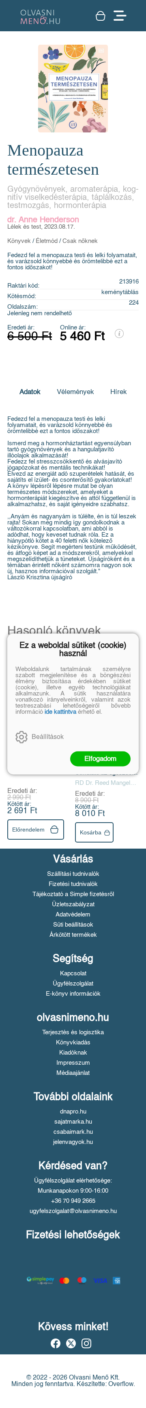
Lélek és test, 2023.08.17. (41, 227)
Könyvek (19, 241)
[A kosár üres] (100, 16)
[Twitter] (71, 1343)
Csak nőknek (80, 241)
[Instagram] (86, 1343)
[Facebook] (55, 1343)
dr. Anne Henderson (43, 220)
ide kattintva (60, 712)
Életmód (47, 241)
